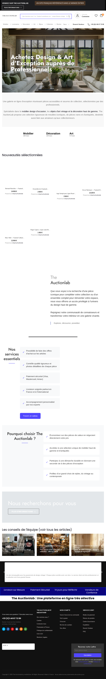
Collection (50, 24)
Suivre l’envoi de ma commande (69, 615)
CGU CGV (40, 634)
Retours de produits (89, 618)
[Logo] (9, 15)
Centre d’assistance (89, 621)
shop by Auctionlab (17, 193)
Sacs (65, 24)
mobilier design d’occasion (34, 111)
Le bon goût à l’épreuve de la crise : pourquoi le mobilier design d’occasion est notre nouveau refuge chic (18, 549)
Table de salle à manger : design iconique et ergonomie (86, 551)
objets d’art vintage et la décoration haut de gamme (74, 111)
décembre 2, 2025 (47, 556)
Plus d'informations (11, 8)
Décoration (26, 24)
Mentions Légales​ (42, 637)
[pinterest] (21, 629)
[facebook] (8, 629)
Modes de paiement (89, 615)
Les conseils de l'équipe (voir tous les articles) (37, 529)
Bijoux (41, 24)
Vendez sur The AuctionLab (15, 3)
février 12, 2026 (81, 556)
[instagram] (12, 629)
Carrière (39, 620)
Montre (59, 24)
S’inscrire (62, 621)
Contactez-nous (41, 624)
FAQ (84, 631)
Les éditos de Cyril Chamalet (15, 544)
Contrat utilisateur (83, 661)
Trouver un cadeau (30, 416)
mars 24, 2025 (24, 554)
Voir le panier (64, 618)
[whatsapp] (25, 629)
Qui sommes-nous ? (43, 617)
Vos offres (63, 628)
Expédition (86, 625)
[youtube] (16, 629)
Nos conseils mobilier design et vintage (51, 547)
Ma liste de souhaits (66, 625)
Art (34, 24)
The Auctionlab (12, 554)
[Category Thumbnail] (29, 138)
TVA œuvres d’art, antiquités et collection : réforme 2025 (51, 551)
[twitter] (3, 629)
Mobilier (5, 24)
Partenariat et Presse (43, 627)
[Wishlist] (96, 15)
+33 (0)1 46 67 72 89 (97, 24)
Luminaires (15, 24)
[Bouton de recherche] (69, 16)
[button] (4, 572)
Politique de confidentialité (44, 630)
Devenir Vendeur (78, 24)
